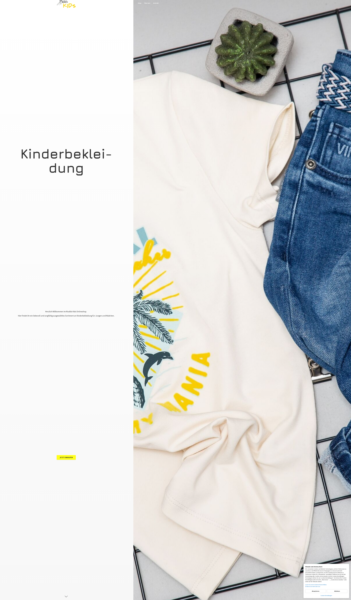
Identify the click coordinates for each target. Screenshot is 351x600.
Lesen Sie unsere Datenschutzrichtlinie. (316, 584)
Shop (139, 3)
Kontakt (156, 3)
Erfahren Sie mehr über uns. (312, 586)
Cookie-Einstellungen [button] (326, 595)
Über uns (147, 3)
